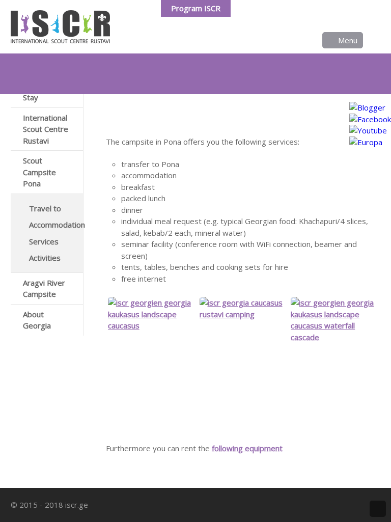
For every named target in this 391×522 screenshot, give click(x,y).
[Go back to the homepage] (60, 26)
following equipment (247, 448)
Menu (347, 40)
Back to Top (378, 509)
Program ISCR (195, 8)
